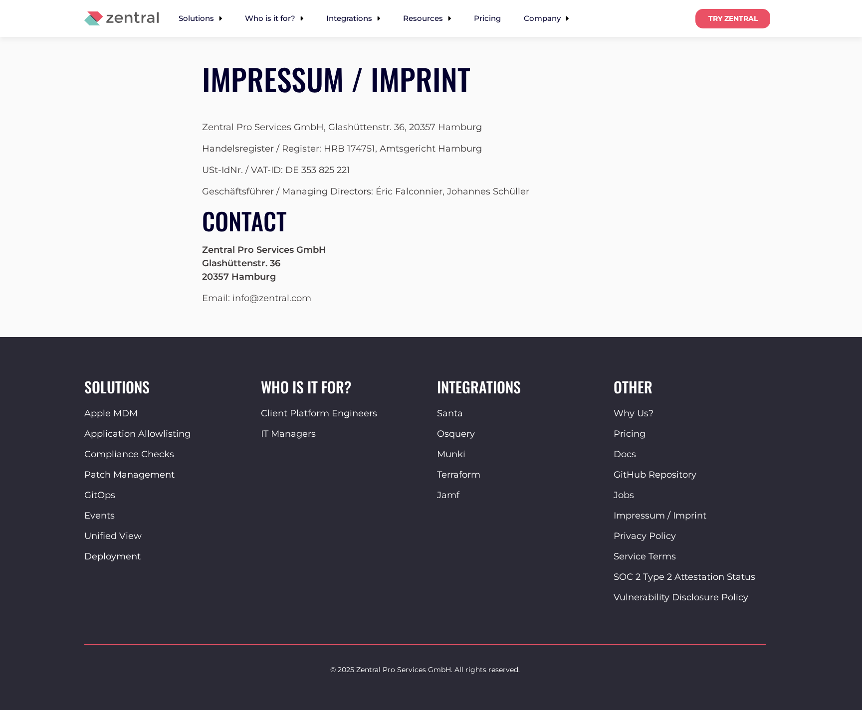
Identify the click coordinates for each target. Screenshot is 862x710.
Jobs (624, 495)
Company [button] (543, 18)
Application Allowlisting (137, 433)
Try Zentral (733, 18)
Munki (451, 454)
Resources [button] (424, 18)
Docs (625, 454)
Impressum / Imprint (660, 515)
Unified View (113, 536)
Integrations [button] (350, 18)
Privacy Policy (645, 536)
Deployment (112, 556)
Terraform (458, 474)
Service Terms (645, 556)
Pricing (487, 18)
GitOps (99, 495)
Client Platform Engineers (319, 413)
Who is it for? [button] (271, 18)
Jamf (448, 495)
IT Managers (288, 433)
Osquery (456, 433)
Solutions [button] (197, 18)
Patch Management (129, 474)
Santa (450, 413)
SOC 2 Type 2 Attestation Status (684, 576)
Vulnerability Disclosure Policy (681, 597)
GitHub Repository (655, 474)
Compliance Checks (129, 454)
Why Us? (633, 413)
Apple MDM (111, 413)
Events (99, 515)
